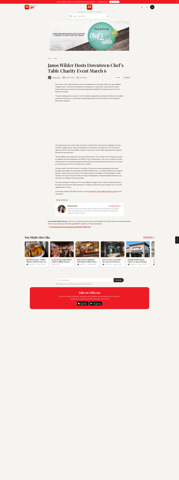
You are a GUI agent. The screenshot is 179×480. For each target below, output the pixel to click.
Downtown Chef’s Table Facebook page (102, 191)
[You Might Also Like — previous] (136, 237)
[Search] (107, 16)
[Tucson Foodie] (89, 7)
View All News (147, 237)
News (55, 58)
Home (49, 58)
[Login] (147, 7)
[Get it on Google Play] (95, 303)
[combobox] (89, 16)
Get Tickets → (114, 2)
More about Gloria (114, 206)
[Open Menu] (152, 7)
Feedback (177, 240)
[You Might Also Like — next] (140, 237)
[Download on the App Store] (82, 303)
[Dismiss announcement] (177, 2)
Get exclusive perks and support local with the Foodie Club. (70, 227)
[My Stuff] (142, 7)
